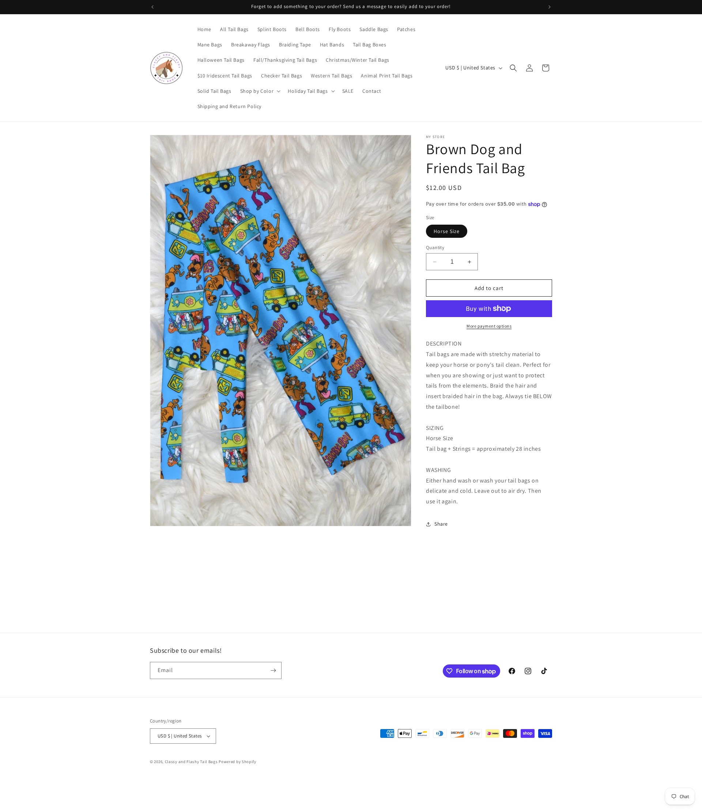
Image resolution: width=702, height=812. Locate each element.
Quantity (435, 247)
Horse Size (447, 231)
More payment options (489, 326)
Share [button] (441, 524)
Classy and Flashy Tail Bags (191, 761)
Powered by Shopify (237, 761)
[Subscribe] (273, 670)
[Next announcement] (549, 7)
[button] (260, 91)
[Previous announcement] (152, 7)
